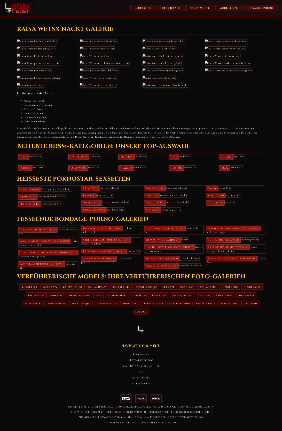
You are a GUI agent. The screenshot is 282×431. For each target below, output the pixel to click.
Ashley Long (130, 303)
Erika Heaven (224, 295)
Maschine (176, 168)
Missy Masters (116, 295)
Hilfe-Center (141, 383)
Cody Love (187, 287)
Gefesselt (226, 157)
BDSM (23, 157)
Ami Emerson (246, 295)
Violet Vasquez (81, 303)
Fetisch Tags (170, 8)
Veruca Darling (182, 295)
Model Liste (228, 8)
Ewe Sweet (204, 295)
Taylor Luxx (29, 287)
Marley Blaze (33, 303)
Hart (174, 157)
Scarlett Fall (229, 303)
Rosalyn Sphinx (72, 287)
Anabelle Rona (56, 303)
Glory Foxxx (138, 295)
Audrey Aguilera (79, 295)
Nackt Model (200, 8)
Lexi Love (168, 287)
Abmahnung (141, 377)
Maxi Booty (50, 287)
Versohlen (127, 157)
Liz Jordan (250, 303)
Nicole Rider (230, 287)
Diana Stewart (97, 287)
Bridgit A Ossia (205, 303)
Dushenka (56, 295)
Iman (98, 295)
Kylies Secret (36, 295)
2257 (141, 372)
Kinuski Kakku (121, 287)
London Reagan (106, 303)
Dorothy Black (154, 303)
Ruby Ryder (159, 295)
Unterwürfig (78, 168)
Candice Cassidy (179, 303)
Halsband (126, 168)
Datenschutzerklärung (141, 366)
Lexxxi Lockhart (146, 287)
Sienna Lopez (208, 287)
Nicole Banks (252, 287)
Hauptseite (142, 8)
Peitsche (25, 168)
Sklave (224, 168)
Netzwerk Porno (260, 8)
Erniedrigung (78, 157)
